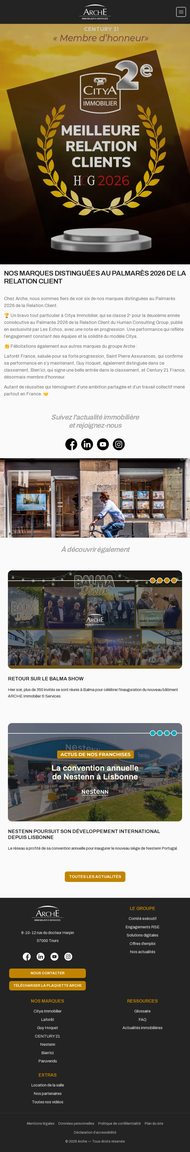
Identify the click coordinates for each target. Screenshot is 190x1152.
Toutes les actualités (95, 876)
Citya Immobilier (48, 1011)
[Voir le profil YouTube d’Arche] (54, 957)
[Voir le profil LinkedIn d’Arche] (41, 957)
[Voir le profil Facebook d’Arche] (27, 957)
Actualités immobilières (142, 1028)
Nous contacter (48, 973)
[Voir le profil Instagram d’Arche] (68, 957)
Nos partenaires (48, 1093)
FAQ (142, 1019)
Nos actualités (142, 952)
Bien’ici (47, 1053)
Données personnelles (76, 1123)
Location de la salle (47, 1085)
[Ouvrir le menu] (181, 12)
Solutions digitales (142, 935)
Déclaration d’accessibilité (95, 1132)
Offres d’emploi (142, 944)
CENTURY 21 (47, 1036)
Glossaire (142, 1011)
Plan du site (154, 1123)
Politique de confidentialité (119, 1123)
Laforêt (47, 1019)
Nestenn (47, 1044)
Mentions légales (40, 1123)
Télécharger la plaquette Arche (47, 985)
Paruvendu (47, 1061)
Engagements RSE (142, 927)
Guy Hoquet (47, 1028)
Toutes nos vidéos (47, 1102)
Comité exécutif (143, 918)
